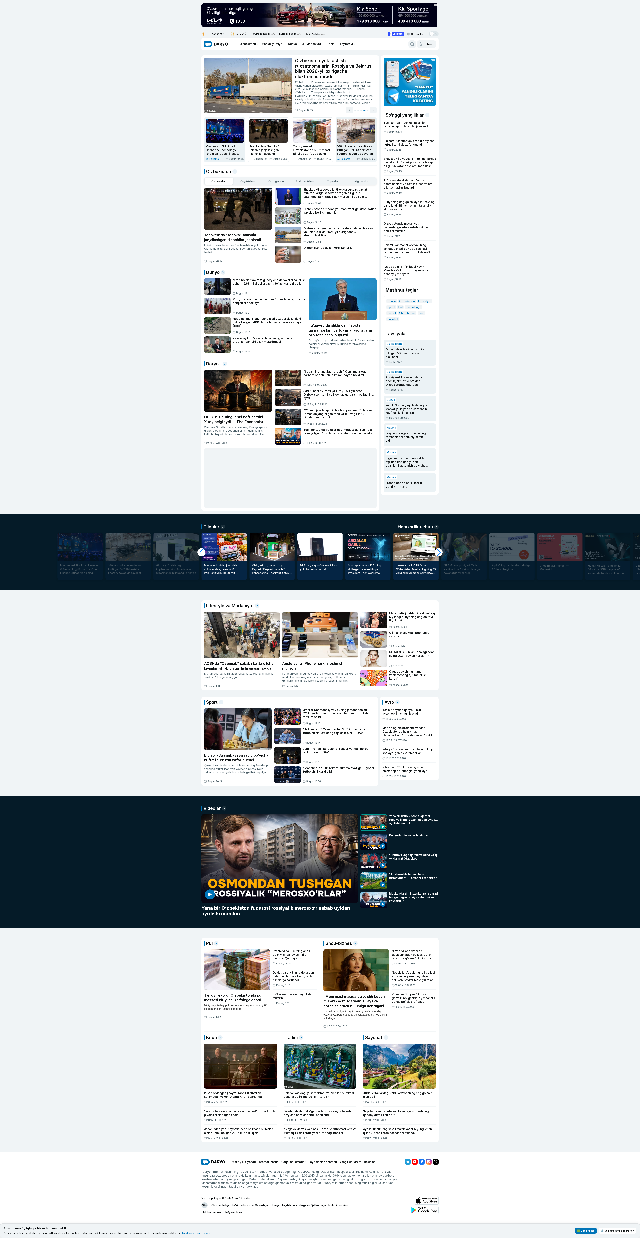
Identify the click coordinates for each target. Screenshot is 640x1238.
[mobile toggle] (236, 44)
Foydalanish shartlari (323, 1162)
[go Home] (213, 1162)
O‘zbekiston (248, 44)
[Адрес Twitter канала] (436, 1162)
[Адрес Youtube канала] (415, 1162)
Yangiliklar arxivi (350, 1162)
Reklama (369, 1162)
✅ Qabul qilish (586, 1230)
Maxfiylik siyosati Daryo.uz (197, 1233)
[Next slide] (373, 109)
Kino (421, 313)
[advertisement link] (396, 34)
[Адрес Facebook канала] (422, 1162)
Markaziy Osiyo (272, 44)
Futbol (391, 313)
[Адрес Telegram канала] (408, 1162)
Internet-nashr (268, 1162)
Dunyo (292, 44)
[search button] (412, 44)
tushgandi (323, 92)
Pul (302, 44)
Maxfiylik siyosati (244, 1162)
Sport (330, 44)
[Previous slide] (349, 109)
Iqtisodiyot (424, 301)
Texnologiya (413, 307)
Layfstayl (346, 44)
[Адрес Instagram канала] (429, 1162)
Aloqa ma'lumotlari (293, 1162)
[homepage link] (216, 44)
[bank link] (239, 34)
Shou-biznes (407, 313)
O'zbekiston (407, 301)
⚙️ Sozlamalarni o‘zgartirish (617, 1230)
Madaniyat (313, 44)
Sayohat (392, 319)
